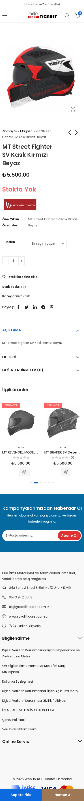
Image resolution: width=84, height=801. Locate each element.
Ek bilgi (9, 357)
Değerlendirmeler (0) (22, 370)
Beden (10, 242)
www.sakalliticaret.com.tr (28, 616)
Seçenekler (24, 471)
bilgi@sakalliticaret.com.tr (29, 607)
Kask (26, 296)
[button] (31, 483)
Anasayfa (9, 131)
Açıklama (11, 330)
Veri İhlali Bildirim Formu (20, 729)
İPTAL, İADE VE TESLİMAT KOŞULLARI (28, 710)
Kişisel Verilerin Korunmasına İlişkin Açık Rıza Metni (40, 691)
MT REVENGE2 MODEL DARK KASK (28, 452)
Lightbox (73, 109)
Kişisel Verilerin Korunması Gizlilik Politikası (34, 700)
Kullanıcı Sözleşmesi (17, 681)
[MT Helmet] (20, 204)
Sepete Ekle (21, 794)
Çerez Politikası (13, 720)
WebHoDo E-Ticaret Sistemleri (48, 779)
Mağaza (26, 131)
